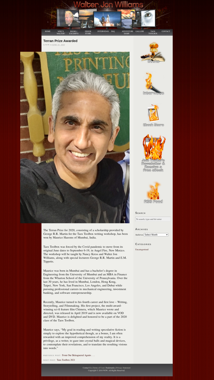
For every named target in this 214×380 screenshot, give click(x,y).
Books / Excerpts (73, 32)
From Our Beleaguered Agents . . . (78, 355)
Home (47, 31)
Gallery (140, 31)
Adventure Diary (127, 32)
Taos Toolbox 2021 (66, 359)
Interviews (101, 31)
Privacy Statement (123, 367)
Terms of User (99, 367)
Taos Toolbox (152, 32)
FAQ (113, 31)
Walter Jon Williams (109, 14)
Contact (166, 31)
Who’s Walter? (61, 32)
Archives (139, 234)
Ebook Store (88, 32)
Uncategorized (141, 249)
